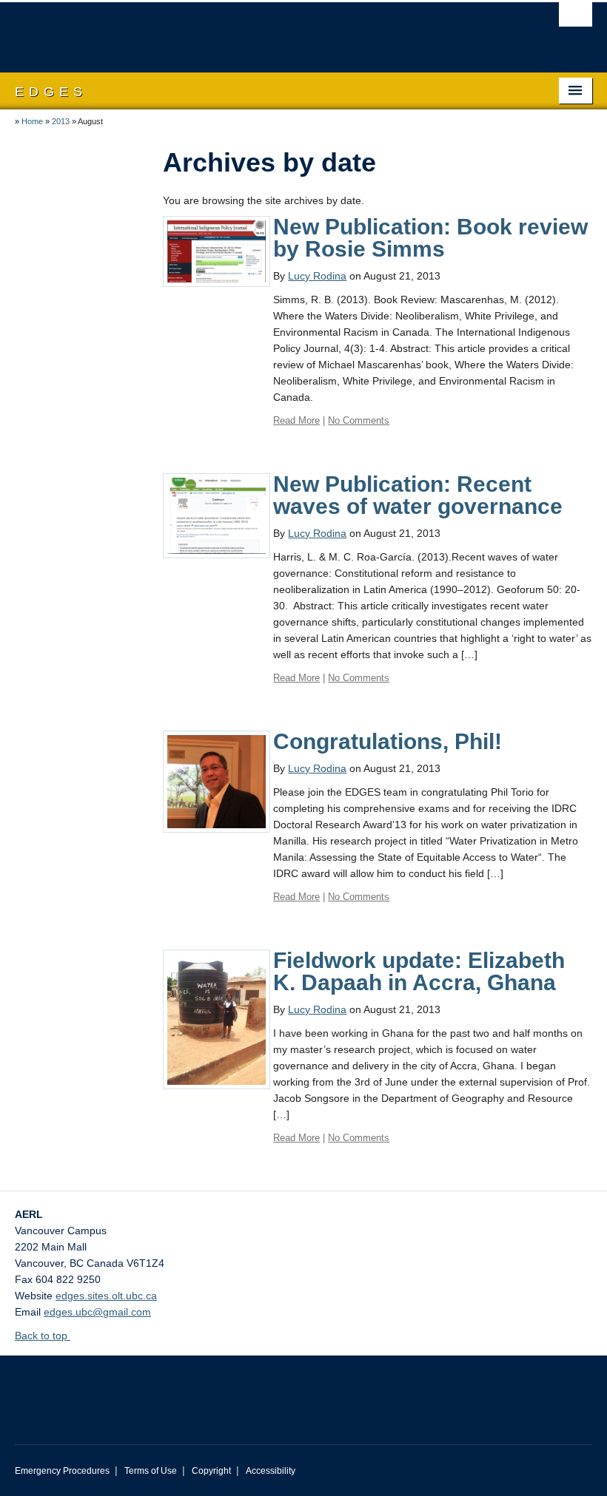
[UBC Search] (575, 18)
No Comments (358, 420)
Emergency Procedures (62, 1471)
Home (32, 121)
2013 (61, 121)
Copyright (211, 1471)
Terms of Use (150, 1471)
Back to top (42, 1335)
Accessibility (270, 1471)
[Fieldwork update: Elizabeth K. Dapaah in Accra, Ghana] (216, 1018)
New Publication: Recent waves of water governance (418, 495)
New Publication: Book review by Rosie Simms (430, 237)
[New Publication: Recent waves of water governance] (216, 515)
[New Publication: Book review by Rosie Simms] (216, 251)
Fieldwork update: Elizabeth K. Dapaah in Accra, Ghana (419, 971)
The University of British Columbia (260, 30)
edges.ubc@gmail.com (97, 1312)
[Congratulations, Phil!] (216, 781)
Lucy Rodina (317, 276)
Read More (296, 420)
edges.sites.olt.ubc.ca (106, 1296)
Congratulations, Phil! (387, 741)
